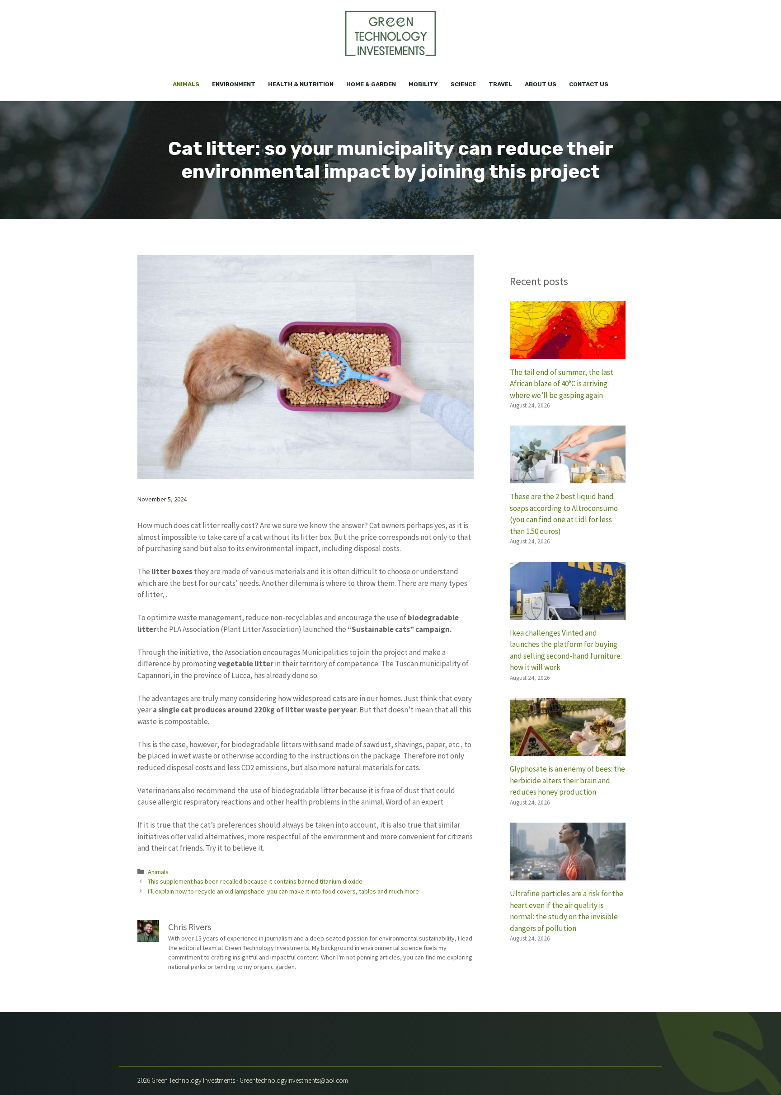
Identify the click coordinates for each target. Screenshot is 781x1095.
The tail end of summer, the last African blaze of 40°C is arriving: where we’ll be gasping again (561, 383)
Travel (500, 84)
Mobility (423, 84)
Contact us (588, 84)
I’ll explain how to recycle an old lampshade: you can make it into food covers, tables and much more (283, 891)
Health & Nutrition (301, 84)
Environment (233, 84)
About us (540, 84)
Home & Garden (371, 84)
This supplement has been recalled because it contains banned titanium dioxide (255, 881)
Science (463, 84)
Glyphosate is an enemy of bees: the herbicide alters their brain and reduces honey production (567, 780)
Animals (186, 84)
